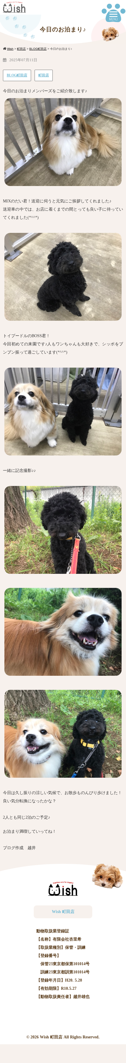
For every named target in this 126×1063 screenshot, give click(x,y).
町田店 (43, 75)
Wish (44, 1037)
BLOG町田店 (17, 75)
